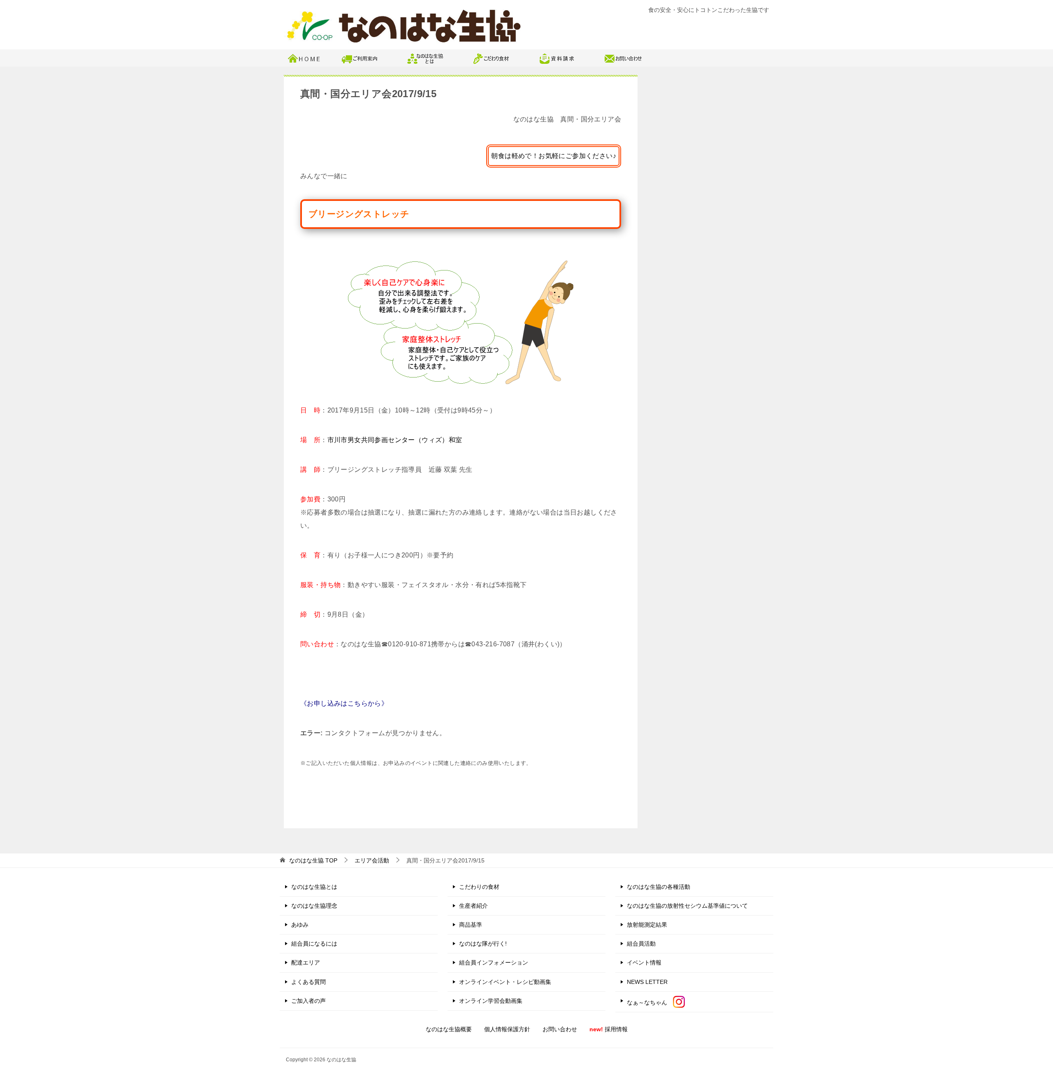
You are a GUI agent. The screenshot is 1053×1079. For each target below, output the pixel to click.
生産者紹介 (473, 905)
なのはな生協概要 (449, 1029)
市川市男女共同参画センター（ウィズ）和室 (394, 439)
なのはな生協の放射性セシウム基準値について (687, 905)
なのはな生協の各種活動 (658, 886)
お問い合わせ (560, 1029)
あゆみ (299, 924)
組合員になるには (314, 943)
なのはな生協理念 (314, 905)
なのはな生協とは (314, 886)
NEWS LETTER (647, 982)
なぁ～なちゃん (650, 1002)
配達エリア (305, 962)
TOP (313, 860)
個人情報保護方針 (507, 1029)
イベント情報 (644, 962)
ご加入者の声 (308, 1000)
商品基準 (470, 924)
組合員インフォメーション (493, 962)
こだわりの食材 (479, 886)
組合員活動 (641, 943)
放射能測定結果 (647, 924)
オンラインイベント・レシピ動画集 (505, 982)
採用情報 (608, 1029)
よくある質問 (308, 982)
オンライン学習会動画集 (490, 1000)
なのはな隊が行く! (483, 943)
